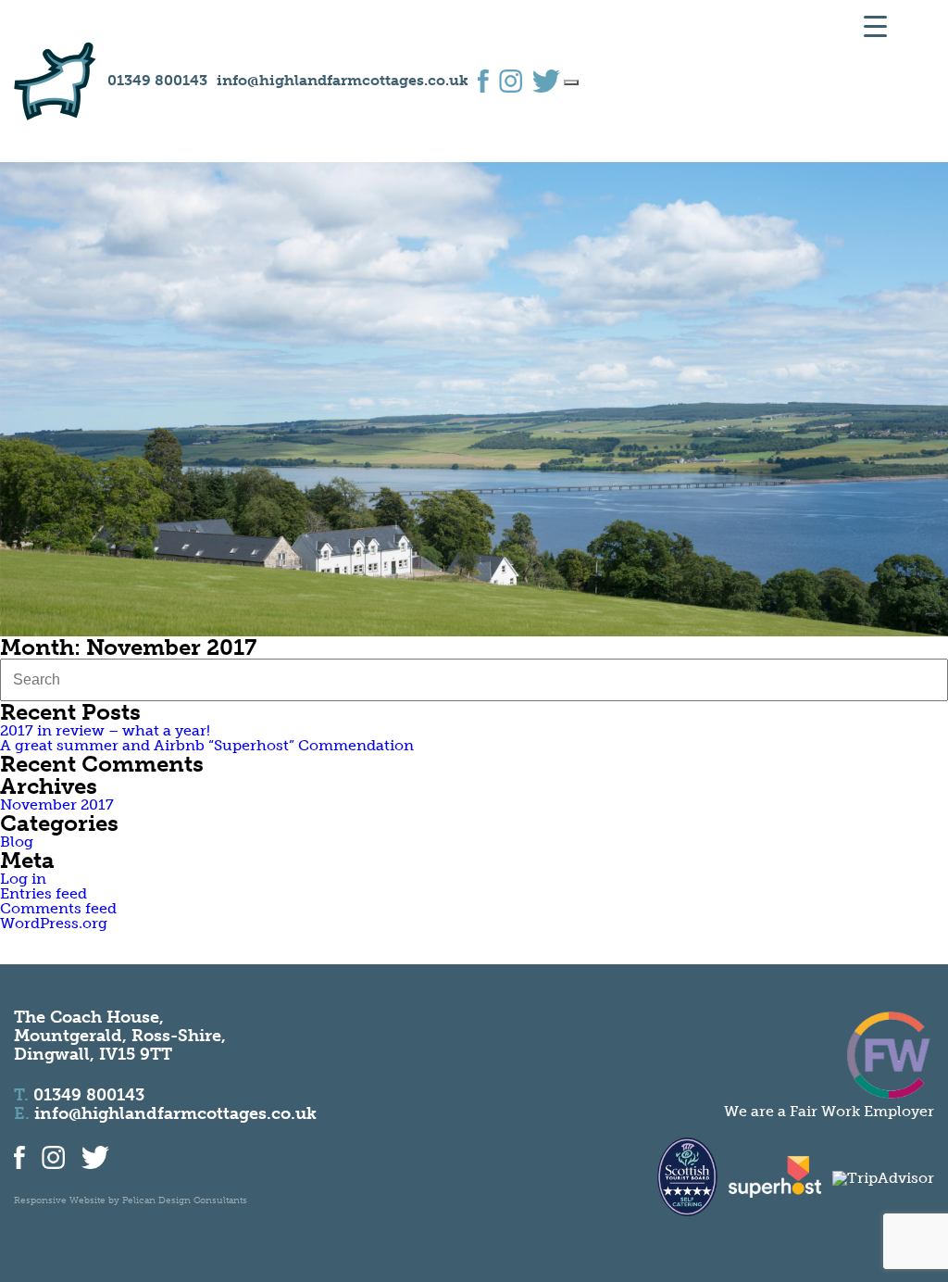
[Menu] (571, 82)
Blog (16, 841)
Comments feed (58, 908)
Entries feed (43, 893)
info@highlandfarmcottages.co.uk (342, 80)
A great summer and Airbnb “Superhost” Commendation (207, 745)
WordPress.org (53, 923)
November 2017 (57, 804)
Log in (23, 878)
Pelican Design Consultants (184, 1200)
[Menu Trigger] (875, 25)
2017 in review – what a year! (105, 730)
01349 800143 (157, 80)
